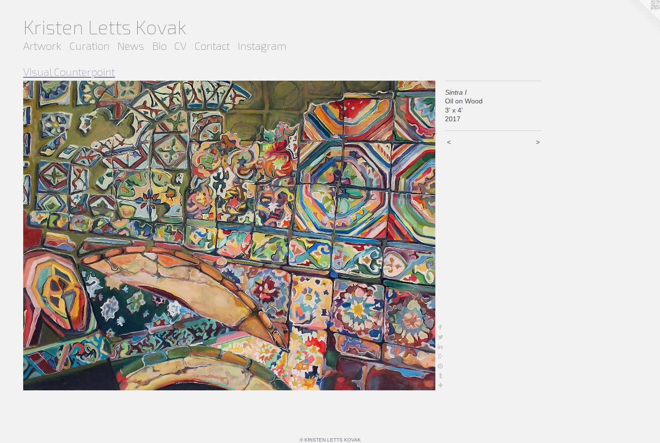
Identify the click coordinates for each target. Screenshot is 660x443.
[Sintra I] (229, 236)
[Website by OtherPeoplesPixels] (640, 19)
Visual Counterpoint (69, 71)
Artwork (42, 45)
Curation (90, 45)
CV (180, 45)
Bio (159, 45)
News (130, 45)
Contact (212, 45)
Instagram (262, 45)
